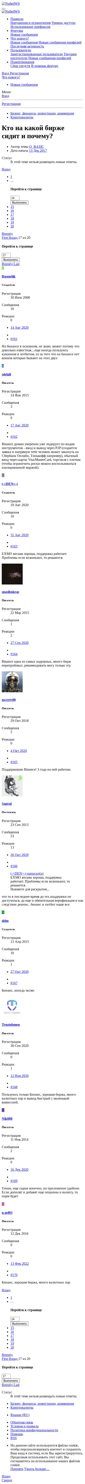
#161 (13, 339)
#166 (13, 866)
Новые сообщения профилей (60, 42)
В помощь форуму (44, 66)
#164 (13, 654)
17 (12, 214)
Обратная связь (21, 1422)
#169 (13, 1181)
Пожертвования (22, 62)
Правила (16, 19)
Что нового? (19, 38)
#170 (13, 1275)
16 (12, 210)
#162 (13, 436)
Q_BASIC (36, 146)
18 (12, 218)
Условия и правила (24, 1426)
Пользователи (20, 50)
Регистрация (11, 104)
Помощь (16, 1434)
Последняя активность (27, 46)
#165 (13, 762)
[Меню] (3, 8)
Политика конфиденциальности (34, 1430)
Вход (5, 96)
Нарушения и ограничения (30, 23)
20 (12, 226)
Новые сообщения (24, 34)
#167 (13, 983)
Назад (6, 169)
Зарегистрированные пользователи (36, 54)
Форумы (16, 30)
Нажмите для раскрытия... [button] (29, 889)
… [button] (12, 180)
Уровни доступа (63, 23)
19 (12, 222)
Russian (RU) (19, 1415)
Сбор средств (20, 66)
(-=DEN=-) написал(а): (27, 873)
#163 (13, 546)
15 (12, 207)
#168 (13, 1087)
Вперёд (7, 234)
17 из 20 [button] (24, 237)
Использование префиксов (30, 27)
